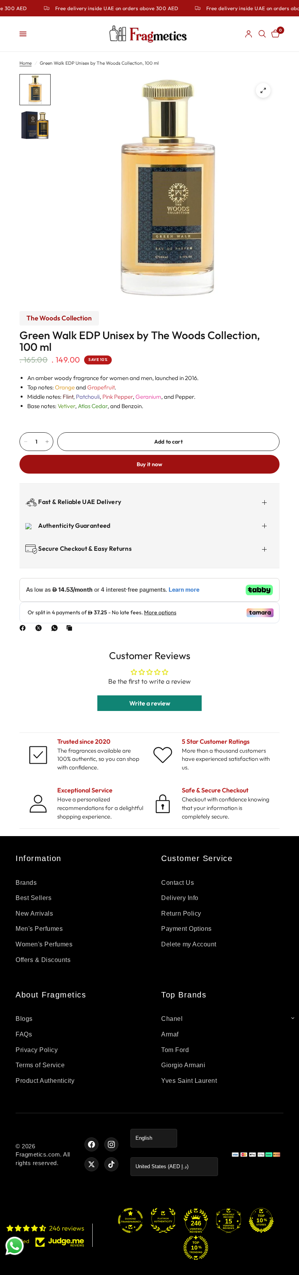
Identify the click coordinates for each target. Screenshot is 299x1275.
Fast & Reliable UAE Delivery (79, 502)
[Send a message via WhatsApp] (14, 1246)
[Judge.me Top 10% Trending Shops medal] (195, 1247)
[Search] (262, 33)
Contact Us (177, 882)
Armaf (170, 1034)
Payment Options (186, 928)
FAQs (24, 1034)
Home (25, 63)
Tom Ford (175, 1050)
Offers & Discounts (43, 960)
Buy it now (150, 464)
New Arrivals (34, 913)
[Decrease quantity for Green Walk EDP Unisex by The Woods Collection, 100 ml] (26, 442)
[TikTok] (111, 1164)
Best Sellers (33, 898)
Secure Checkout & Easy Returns (84, 548)
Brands (26, 882)
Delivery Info (180, 898)
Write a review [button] (149, 703)
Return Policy (181, 913)
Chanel (172, 1018)
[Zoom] (263, 90)
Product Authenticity (45, 1080)
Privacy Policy (37, 1050)
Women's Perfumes (44, 944)
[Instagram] (111, 1144)
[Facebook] (24, 628)
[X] (40, 628)
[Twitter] (91, 1164)
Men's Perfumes (39, 928)
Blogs (24, 1018)
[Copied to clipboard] (71, 628)
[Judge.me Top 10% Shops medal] (261, 1220)
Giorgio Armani (183, 1065)
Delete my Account (188, 944)
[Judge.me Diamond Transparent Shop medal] (130, 1220)
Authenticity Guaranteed (74, 525)
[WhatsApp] (56, 628)
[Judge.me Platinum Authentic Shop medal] (163, 1220)
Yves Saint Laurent (189, 1080)
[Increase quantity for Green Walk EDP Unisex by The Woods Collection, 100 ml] (47, 442)
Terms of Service (40, 1065)
